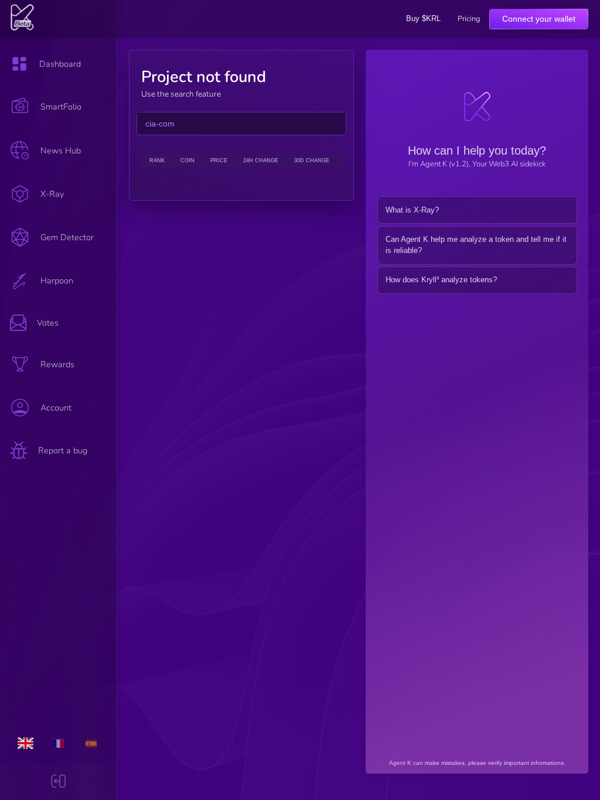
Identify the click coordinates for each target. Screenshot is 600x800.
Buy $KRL (423, 18)
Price (218, 160)
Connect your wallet (538, 18)
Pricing (469, 19)
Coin (187, 160)
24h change (260, 160)
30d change (311, 160)
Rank (157, 160)
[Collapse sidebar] (58, 782)
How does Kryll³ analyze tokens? (441, 279)
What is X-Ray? (412, 210)
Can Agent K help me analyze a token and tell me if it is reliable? (476, 245)
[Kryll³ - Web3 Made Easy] (22, 28)
